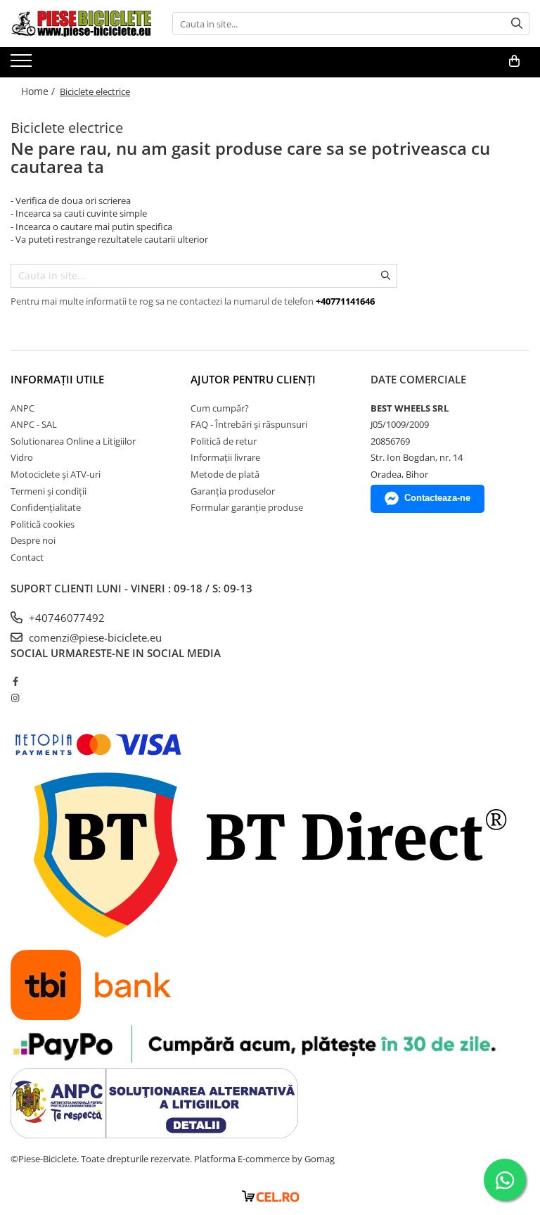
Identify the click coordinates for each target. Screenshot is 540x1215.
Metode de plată (225, 474)
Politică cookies (43, 524)
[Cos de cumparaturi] (514, 61)
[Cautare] (516, 23)
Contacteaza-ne (437, 497)
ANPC (22, 408)
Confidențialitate (46, 507)
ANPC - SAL (34, 424)
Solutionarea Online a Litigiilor (73, 441)
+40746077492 (65, 618)
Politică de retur (224, 441)
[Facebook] (15, 681)
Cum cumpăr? (220, 408)
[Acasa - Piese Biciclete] (81, 24)
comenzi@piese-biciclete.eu (94, 637)
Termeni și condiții (48, 491)
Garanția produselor (233, 491)
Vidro (22, 457)
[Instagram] (15, 698)
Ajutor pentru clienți (253, 379)
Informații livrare (225, 457)
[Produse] (23, 64)
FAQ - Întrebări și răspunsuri (249, 424)
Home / (39, 91)
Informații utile (57, 379)
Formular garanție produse (247, 507)
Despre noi (33, 540)
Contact (27, 557)
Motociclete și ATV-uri (56, 474)
